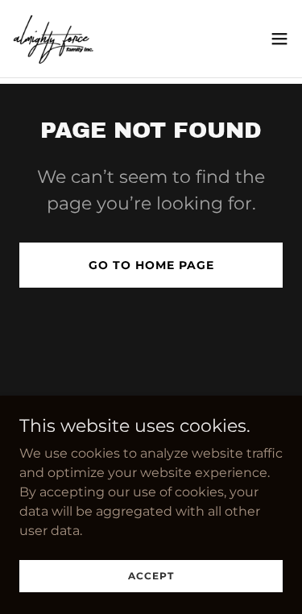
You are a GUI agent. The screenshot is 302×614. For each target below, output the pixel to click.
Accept (151, 576)
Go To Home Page (151, 265)
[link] (53, 38)
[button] (279, 39)
